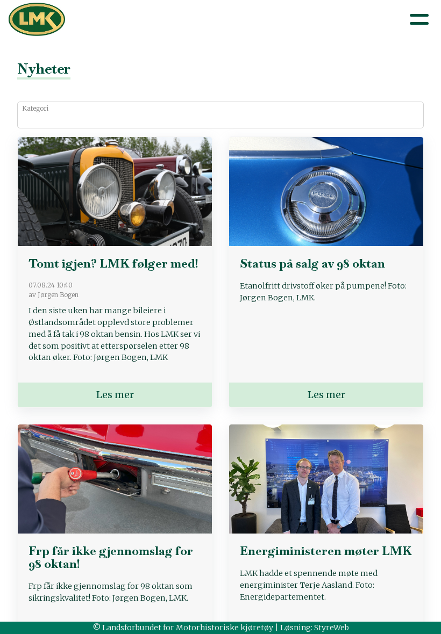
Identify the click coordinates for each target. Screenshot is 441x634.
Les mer (115, 395)
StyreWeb (331, 627)
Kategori (35, 108)
